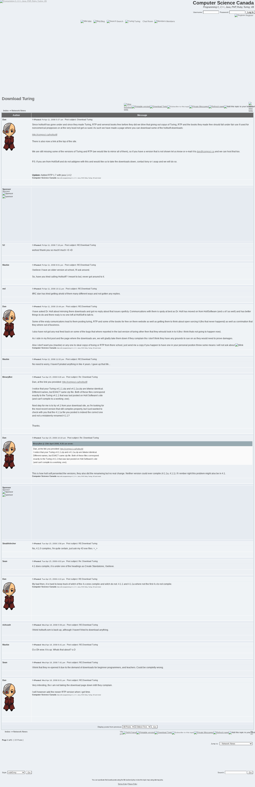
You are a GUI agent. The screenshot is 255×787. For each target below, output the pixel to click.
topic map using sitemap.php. (153, 780)
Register (249, 15)
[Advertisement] (127, 31)
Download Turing (18, 98)
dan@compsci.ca (205, 151)
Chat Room (148, 21)
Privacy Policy (132, 784)
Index (6, 110)
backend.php (130, 780)
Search (120, 21)
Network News (19, 110)
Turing (137, 21)
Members (170, 21)
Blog (103, 21)
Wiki (89, 21)
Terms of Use (122, 784)
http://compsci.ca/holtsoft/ (44, 134)
